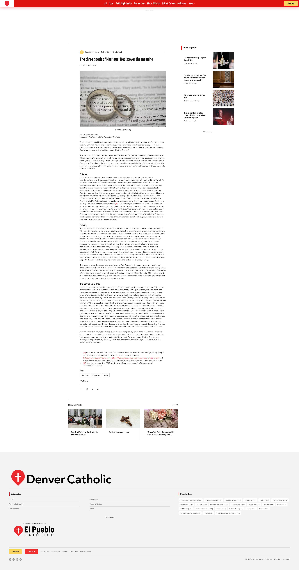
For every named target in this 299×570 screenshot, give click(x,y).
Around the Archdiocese (191, 500)
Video (91, 509)
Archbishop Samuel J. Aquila (228, 513)
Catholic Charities (205, 509)
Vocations (85, 375)
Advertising (44, 551)
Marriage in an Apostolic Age (119, 432)
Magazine (96, 375)
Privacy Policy (85, 551)
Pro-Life (202, 504)
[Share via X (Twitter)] (87, 389)
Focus (209, 513)
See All (175, 404)
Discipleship (187, 504)
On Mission (84, 381)
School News (236, 509)
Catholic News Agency (191, 513)
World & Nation (95, 504)
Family (106, 375)
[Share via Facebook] (81, 389)
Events (222, 509)
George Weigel (234, 500)
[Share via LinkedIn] (92, 389)
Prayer (265, 500)
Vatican (269, 504)
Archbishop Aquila (214, 500)
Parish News (239, 504)
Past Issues (56, 551)
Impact (264, 509)
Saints (282, 504)
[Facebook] (10, 559)
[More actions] (165, 52)
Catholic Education (219, 504)
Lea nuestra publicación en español (34, 523)
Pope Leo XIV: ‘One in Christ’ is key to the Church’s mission (84, 433)
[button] (192, 3)
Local (11, 499)
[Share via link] (98, 389)
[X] (13, 559)
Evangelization (281, 500)
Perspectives (14, 509)
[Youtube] (21, 559)
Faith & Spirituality (16, 504)
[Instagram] (17, 559)
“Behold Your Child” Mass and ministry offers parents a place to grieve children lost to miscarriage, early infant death (160, 433)
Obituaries (74, 551)
